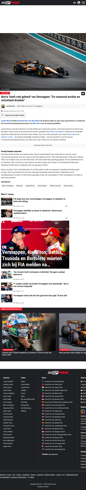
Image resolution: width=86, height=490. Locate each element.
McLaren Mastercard (28, 399)
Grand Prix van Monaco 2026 (54, 399)
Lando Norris (5, 93)
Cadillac (23, 390)
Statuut (33, 475)
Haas (22, 396)
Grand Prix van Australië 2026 (54, 381)
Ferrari (23, 393)
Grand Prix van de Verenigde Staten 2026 (58, 434)
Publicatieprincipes (72, 475)
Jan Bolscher (10, 106)
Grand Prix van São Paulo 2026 (55, 440)
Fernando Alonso (8, 426)
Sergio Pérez (7, 446)
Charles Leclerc (7, 137)
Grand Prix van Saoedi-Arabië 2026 (56, 390)
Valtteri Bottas (8, 443)
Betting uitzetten (49, 475)
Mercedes (24, 402)
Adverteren (26, 475)
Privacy (9, 475)
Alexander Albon (8, 408)
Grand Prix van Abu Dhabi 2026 (55, 449)
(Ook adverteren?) (53, 454)
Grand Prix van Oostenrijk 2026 (55, 405)
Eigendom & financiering (18, 477)
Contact (19, 475)
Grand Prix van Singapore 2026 (55, 431)
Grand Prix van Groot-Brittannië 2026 (57, 408)
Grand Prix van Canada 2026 (54, 396)
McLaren (36, 123)
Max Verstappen (57, 132)
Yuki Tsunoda (7, 434)
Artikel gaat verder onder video (43, 145)
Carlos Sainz (72, 134)
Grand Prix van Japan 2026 (54, 387)
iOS (64, 475)
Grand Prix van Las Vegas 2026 (55, 443)
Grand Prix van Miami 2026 (53, 393)
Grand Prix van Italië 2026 (53, 420)
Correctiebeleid (5, 477)
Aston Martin (25, 384)
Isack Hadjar (7, 399)
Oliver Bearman (8, 420)
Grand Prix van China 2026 (53, 384)
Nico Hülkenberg (8, 440)
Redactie (3, 475)
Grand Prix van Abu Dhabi (29, 121)
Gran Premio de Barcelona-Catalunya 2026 (58, 402)
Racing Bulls (25, 405)
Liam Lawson (7, 402)
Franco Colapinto (8, 393)
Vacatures (40, 475)
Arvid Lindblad (7, 431)
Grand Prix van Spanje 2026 (54, 423)
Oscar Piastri (42, 186)
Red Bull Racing (26, 408)
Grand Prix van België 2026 (53, 411)
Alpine (23, 381)
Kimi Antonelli (7, 414)
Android (58, 475)
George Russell (8, 417)
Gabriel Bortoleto (8, 437)
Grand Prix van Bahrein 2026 (54, 429)
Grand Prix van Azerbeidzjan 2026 (56, 426)
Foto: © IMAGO (5, 89)
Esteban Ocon (7, 423)
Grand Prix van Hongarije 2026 (55, 414)
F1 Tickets (30, 477)
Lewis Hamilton (8, 381)
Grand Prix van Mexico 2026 (54, 437)
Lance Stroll (7, 429)
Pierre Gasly (7, 396)
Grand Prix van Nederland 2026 (55, 417)
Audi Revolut (25, 387)
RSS (14, 475)
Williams (23, 411)
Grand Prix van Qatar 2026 (53, 446)
